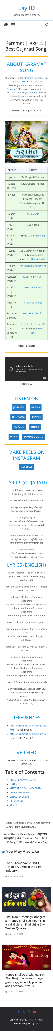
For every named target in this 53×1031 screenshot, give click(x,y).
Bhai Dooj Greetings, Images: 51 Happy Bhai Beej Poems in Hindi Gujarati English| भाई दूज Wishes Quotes (25, 922)
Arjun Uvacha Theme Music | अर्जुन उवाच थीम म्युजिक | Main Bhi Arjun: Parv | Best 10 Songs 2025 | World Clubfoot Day (25, 838)
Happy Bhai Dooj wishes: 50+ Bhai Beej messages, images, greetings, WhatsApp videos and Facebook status (25, 980)
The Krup (23, 85)
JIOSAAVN (19, 407)
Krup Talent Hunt (32, 276)
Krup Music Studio (33, 313)
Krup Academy (33, 287)
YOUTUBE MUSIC (33, 436)
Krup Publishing (33, 302)
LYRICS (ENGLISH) (19, 796)
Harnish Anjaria (36, 77)
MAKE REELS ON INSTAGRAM (25, 788)
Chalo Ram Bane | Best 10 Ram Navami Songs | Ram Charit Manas (28, 824)
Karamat (12, 89)
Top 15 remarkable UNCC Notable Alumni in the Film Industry (23, 866)
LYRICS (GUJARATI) (20, 792)
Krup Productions (30, 324)
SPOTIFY (36, 417)
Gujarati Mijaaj (36, 81)
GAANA (35, 407)
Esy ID (26, 8)
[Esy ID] (5, 24)
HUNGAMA (18, 417)
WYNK (13, 436)
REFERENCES (17, 800)
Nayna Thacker (29, 92)
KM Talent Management (33, 265)
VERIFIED (14, 805)
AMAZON (19, 427)
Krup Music (26, 96)
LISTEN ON (15, 784)
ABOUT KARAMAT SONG (23, 779)
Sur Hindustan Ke (36, 259)
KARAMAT (26, 467)
